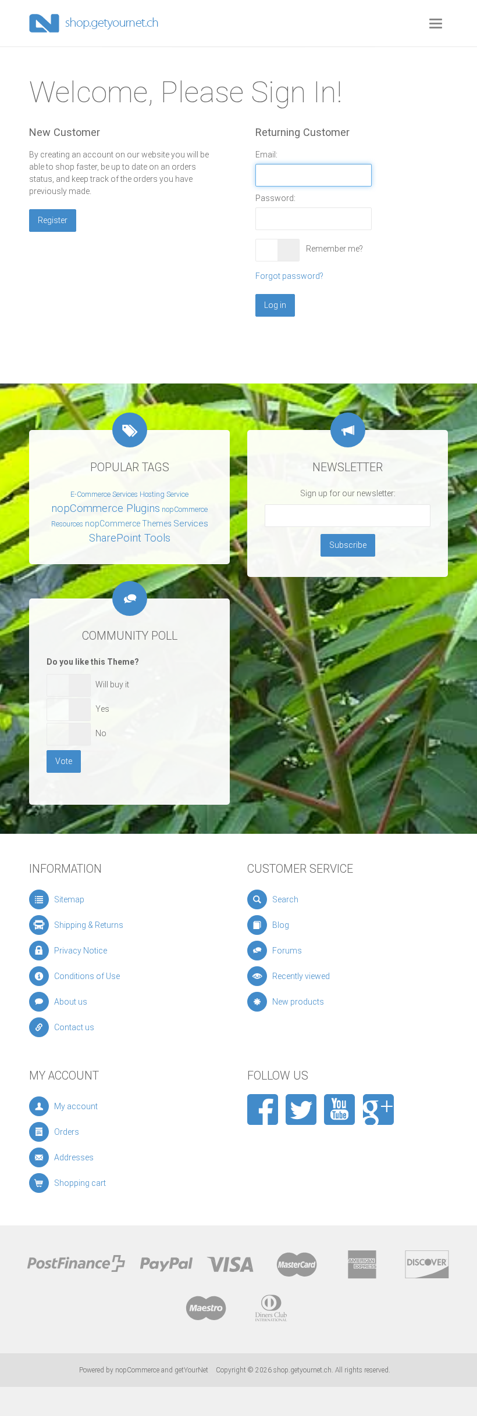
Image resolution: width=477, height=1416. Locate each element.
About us (70, 1001)
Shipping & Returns (88, 925)
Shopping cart (80, 1183)
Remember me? (334, 248)
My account (76, 1106)
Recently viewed (301, 976)
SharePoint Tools (129, 538)
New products (298, 1001)
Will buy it (112, 684)
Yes (102, 709)
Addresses (74, 1157)
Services (190, 523)
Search (285, 899)
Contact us (74, 1027)
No (100, 733)
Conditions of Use (87, 976)
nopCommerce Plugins (105, 508)
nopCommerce (137, 1370)
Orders (66, 1132)
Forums (287, 950)
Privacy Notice (80, 950)
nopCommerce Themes (128, 523)
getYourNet (191, 1370)
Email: (266, 154)
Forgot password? (289, 276)
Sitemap (69, 899)
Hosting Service (164, 494)
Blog (280, 925)
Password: (275, 198)
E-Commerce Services (104, 494)
